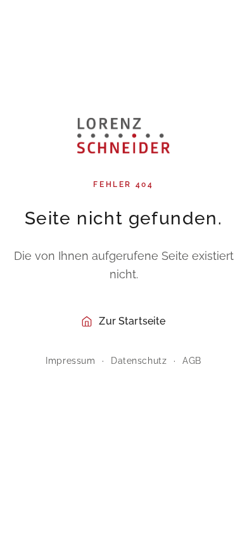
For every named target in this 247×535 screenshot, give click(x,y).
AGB (191, 361)
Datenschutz (139, 361)
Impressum (70, 361)
